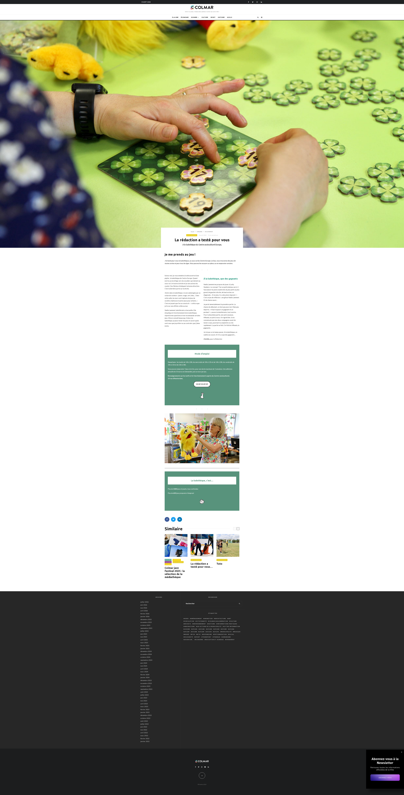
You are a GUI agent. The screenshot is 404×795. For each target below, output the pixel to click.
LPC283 (209, 629)
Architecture (220, 618)
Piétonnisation (220, 634)
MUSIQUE (168, 564)
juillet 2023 (144, 695)
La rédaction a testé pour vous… (202, 565)
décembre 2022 (146, 715)
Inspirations (189, 626)
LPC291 (216, 631)
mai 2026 (143, 608)
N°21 (199, 634)
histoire (211, 623)
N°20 (193, 634)
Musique (237, 631)
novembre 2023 (146, 683)
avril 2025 (144, 640)
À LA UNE (175, 17)
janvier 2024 (145, 677)
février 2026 (144, 614)
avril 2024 (144, 669)
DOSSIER (194, 17)
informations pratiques (227, 623)
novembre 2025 (146, 622)
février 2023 (144, 709)
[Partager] (167, 519)
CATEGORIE (176, 560)
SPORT (213, 17)
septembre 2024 (146, 660)
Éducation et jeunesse (214, 639)
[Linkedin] (261, 2)
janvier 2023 (145, 712)
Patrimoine (207, 634)
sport (197, 637)
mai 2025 (143, 637)
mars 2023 (144, 706)
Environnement (199, 623)
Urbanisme (226, 637)
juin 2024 (143, 663)
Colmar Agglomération (218, 621)
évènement (230, 639)
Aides (186, 618)
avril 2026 (144, 611)
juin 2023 (143, 698)
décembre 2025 (146, 619)
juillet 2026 (144, 602)
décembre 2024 (146, 651)
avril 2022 (144, 733)
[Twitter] (253, 2)
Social (231, 634)
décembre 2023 (146, 680)
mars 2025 (144, 642)
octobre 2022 (145, 718)
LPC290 (209, 631)
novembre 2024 (146, 654)
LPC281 (194, 629)
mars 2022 (144, 735)
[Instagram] (257, 2)
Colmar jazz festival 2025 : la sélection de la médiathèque (175, 572)
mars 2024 (144, 672)
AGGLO (229, 17)
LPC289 (201, 631)
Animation (208, 618)
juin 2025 (143, 634)
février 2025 (144, 645)
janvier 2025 (145, 648)
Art (229, 618)
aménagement (196, 618)
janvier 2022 (145, 741)
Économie (199, 639)
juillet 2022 (144, 724)
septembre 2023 (146, 689)
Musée (186, 634)
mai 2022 (143, 730)
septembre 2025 (146, 628)
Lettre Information (232, 626)
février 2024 (144, 674)
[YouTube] (205, 767)
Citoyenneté (201, 621)
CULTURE (204, 17)
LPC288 (194, 631)
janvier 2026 (145, 616)
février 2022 (144, 738)
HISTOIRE (221, 17)
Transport (206, 637)
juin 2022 (143, 727)
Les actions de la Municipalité (209, 626)
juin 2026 (143, 605)
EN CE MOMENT (192, 235)
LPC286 (231, 629)
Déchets (187, 623)
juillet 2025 (144, 631)
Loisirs (187, 629)
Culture (233, 621)
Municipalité (226, 631)
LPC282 (202, 629)
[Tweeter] (173, 519)
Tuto (219, 563)
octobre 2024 (145, 657)
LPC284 (216, 629)
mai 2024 (143, 666)
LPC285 (224, 629)
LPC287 (187, 631)
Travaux (217, 637)
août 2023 (144, 692)
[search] (239, 603)
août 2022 (144, 721)
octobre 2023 (145, 686)
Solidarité (188, 637)
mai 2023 (143, 701)
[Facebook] (249, 2)
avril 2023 (144, 704)
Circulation (189, 621)
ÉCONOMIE (185, 17)
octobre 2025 (145, 625)
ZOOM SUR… (188, 639)
